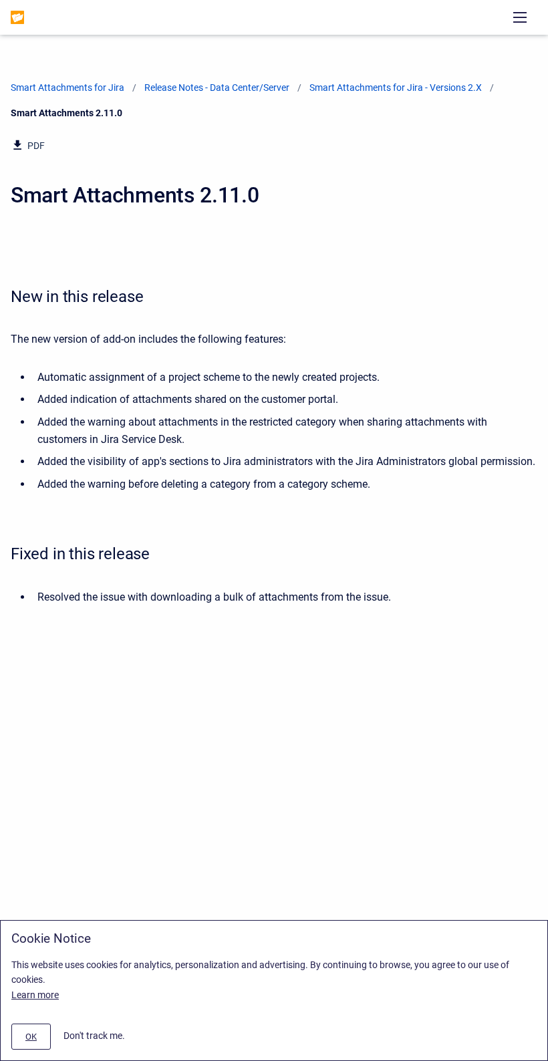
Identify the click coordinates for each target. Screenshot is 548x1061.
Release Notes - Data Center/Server (216, 87)
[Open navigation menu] (520, 17)
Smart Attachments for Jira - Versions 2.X (395, 87)
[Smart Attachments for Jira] (17, 17)
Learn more (35, 995)
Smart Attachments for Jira (67, 87)
